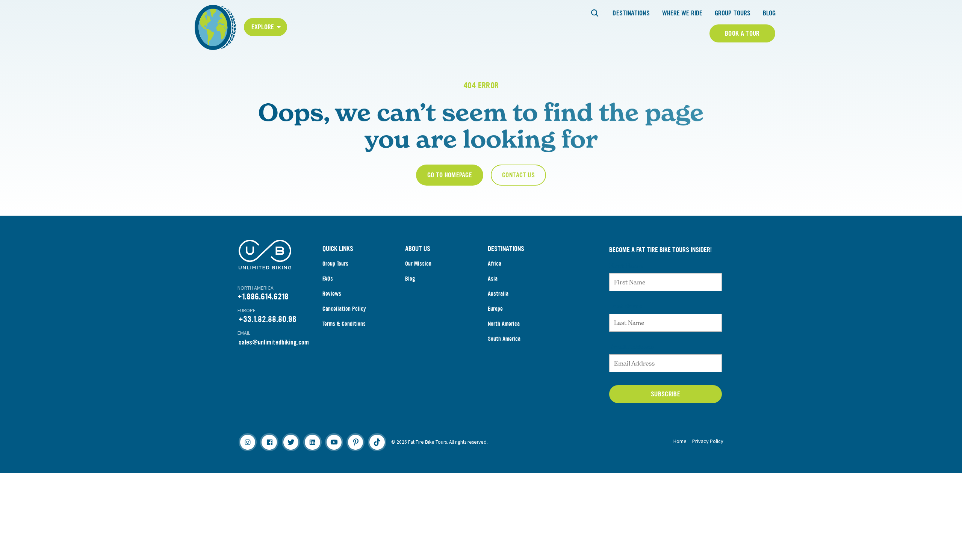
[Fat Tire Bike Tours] (215, 26)
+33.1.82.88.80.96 (267, 319)
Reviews (331, 294)
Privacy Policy (707, 441)
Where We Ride (682, 13)
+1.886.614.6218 (263, 296)
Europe (495, 309)
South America (504, 339)
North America (504, 324)
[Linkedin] (312, 442)
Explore (262, 27)
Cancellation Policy (344, 309)
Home (680, 441)
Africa (494, 263)
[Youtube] (334, 442)
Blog (769, 13)
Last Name (625, 306)
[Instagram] (248, 442)
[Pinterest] (355, 442)
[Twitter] (291, 442)
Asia (493, 279)
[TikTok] (377, 442)
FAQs (327, 279)
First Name (626, 265)
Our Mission (418, 263)
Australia (498, 294)
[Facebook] (269, 442)
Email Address (631, 347)
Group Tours (732, 13)
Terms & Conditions (344, 324)
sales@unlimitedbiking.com (274, 342)
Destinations (631, 13)
